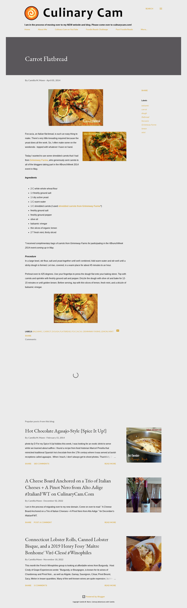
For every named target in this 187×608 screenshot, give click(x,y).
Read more (110, 463)
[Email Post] (117, 331)
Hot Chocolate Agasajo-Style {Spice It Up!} (66, 431)
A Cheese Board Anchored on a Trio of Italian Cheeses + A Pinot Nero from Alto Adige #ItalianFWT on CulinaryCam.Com (68, 487)
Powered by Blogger (95, 596)
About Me (42, 29)
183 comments (41, 463)
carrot (144, 109)
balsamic (145, 105)
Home (27, 29)
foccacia (145, 121)
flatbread (145, 117)
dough (144, 113)
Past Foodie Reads (124, 29)
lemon (144, 128)
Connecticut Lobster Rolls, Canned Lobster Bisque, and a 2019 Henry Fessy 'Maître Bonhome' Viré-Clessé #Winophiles (66, 546)
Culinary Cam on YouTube (66, 29)
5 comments (40, 585)
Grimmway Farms (39, 160)
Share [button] (144, 90)
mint (143, 132)
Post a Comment (43, 522)
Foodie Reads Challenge (97, 29)
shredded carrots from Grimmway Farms (79, 206)
